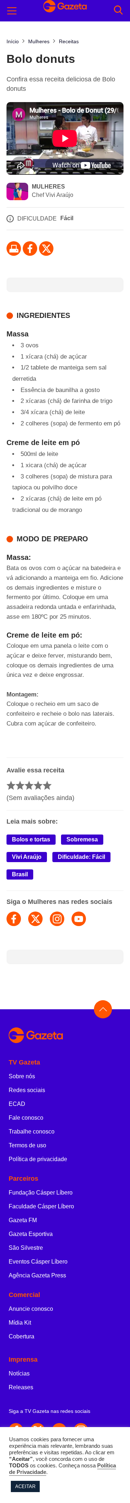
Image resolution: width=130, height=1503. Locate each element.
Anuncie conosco (31, 1309)
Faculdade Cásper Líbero (41, 1206)
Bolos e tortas (31, 839)
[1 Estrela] (11, 785)
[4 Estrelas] (38, 785)
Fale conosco (26, 1118)
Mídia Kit (20, 1323)
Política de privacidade (38, 1159)
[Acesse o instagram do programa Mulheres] (57, 919)
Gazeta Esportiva (31, 1234)
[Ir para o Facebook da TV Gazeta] (30, 248)
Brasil (20, 874)
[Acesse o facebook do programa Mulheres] (13, 919)
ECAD (17, 1104)
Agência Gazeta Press (37, 1275)
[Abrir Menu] (12, 11)
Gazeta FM (23, 1220)
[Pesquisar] (118, 10)
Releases (21, 1387)
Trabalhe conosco (32, 1131)
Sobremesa (82, 839)
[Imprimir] (13, 248)
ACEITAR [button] (25, 1486)
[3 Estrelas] (29, 785)
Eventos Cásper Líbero (38, 1261)
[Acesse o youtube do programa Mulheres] (79, 919)
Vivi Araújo (27, 857)
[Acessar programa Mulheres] (17, 192)
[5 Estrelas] (47, 785)
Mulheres (48, 186)
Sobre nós (22, 1076)
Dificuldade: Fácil (81, 857)
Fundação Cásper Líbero (41, 1192)
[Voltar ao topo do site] (103, 1009)
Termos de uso (27, 1145)
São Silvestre (26, 1248)
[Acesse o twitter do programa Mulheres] (35, 919)
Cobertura (21, 1336)
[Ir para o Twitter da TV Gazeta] (46, 248)
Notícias (19, 1373)
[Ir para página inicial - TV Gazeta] (65, 1035)
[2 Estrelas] (20, 785)
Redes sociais (27, 1090)
